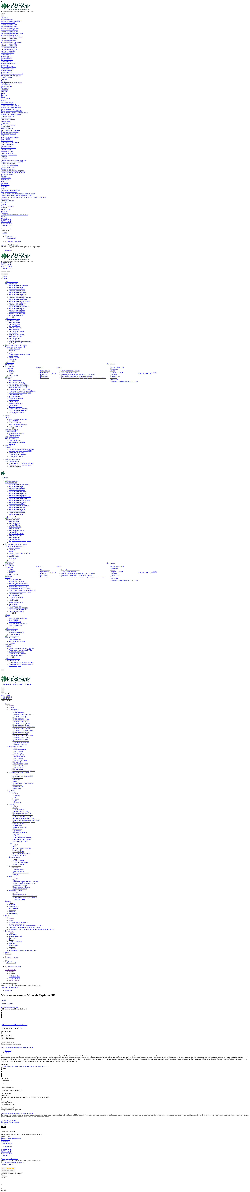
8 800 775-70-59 (6, 220)
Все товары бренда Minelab (10, 1122)
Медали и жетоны (18, 869)
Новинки (12, 904)
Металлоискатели (18, 713)
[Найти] (2, 15)
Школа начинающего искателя (11, 1138)
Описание (8, 1051)
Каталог (11, 707)
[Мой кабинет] (2, 672)
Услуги (11, 920)
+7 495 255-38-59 (6, 223)
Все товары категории (8, 1120)
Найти (3, 1177)
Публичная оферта (7, 1164)
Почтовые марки (18, 860)
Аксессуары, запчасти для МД (22, 776)
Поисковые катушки (19, 749)
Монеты (15, 808)
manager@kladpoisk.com (10, 245)
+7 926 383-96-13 (6, 225)
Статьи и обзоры (6, 1143)
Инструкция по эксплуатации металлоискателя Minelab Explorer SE (23, 1066)
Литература (16, 795)
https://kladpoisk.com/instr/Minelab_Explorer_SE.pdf (17, 1047)
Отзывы (7, 1052)
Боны (14, 846)
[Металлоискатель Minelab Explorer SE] (14, 1025)
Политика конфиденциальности (13, 1162)
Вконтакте (8, 250)
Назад (12, 705)
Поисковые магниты (19, 894)
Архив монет (5, 1140)
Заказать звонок (14, 980)
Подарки (15, 880)
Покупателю (13, 934)
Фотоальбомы (5, 1141)
